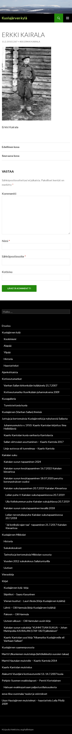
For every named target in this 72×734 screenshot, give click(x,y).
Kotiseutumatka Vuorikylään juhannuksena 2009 (31, 392)
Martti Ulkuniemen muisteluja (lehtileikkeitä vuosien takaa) (35, 654)
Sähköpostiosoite (14, 256)
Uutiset (8, 567)
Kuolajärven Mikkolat (14, 534)
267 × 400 (18, 41)
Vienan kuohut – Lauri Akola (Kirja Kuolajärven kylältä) (34, 600)
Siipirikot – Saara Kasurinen (19, 594)
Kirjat (5, 581)
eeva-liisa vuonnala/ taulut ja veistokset (24, 693)
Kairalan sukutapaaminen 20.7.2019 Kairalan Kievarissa (35, 488)
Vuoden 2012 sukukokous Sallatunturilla (27, 561)
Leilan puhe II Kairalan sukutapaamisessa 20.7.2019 (35, 494)
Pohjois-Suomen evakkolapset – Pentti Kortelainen (31, 680)
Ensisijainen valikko (67, 18)
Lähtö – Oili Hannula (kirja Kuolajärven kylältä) (30, 607)
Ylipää (7, 352)
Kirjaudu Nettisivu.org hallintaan (18, 729)
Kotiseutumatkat (12, 378)
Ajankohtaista (10, 372)
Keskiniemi (10, 339)
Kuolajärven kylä (14, 18)
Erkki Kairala (32, 41)
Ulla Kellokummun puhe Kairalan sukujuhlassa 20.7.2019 (38, 501)
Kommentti (9, 193)
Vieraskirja (8, 574)
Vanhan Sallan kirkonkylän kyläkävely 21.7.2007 (30, 385)
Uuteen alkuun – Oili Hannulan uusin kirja (27, 620)
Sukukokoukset (13, 547)
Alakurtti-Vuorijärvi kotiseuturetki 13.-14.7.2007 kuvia (32, 673)
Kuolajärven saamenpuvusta (18, 647)
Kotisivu (7, 272)
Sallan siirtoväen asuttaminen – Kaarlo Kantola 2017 (34, 441)
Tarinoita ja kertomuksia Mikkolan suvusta (28, 554)
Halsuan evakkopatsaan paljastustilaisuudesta (30, 687)
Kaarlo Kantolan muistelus (17, 667)
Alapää (7, 345)
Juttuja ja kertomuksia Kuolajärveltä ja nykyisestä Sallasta (35, 418)
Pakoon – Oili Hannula (16, 614)
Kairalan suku (9, 455)
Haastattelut (11, 365)
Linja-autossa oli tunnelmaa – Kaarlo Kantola (29, 448)
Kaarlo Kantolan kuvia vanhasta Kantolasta (28, 435)
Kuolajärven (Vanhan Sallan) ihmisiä (22, 412)
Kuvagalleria (9, 398)
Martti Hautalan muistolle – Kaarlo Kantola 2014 (29, 660)
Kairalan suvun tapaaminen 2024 (22, 461)
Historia (8, 358)
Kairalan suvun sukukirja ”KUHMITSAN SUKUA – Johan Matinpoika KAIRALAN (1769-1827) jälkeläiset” (35, 629)
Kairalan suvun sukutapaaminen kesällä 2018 (29, 508)
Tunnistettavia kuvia (15, 405)
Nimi (6, 241)
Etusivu (6, 325)
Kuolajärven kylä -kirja (16, 587)
